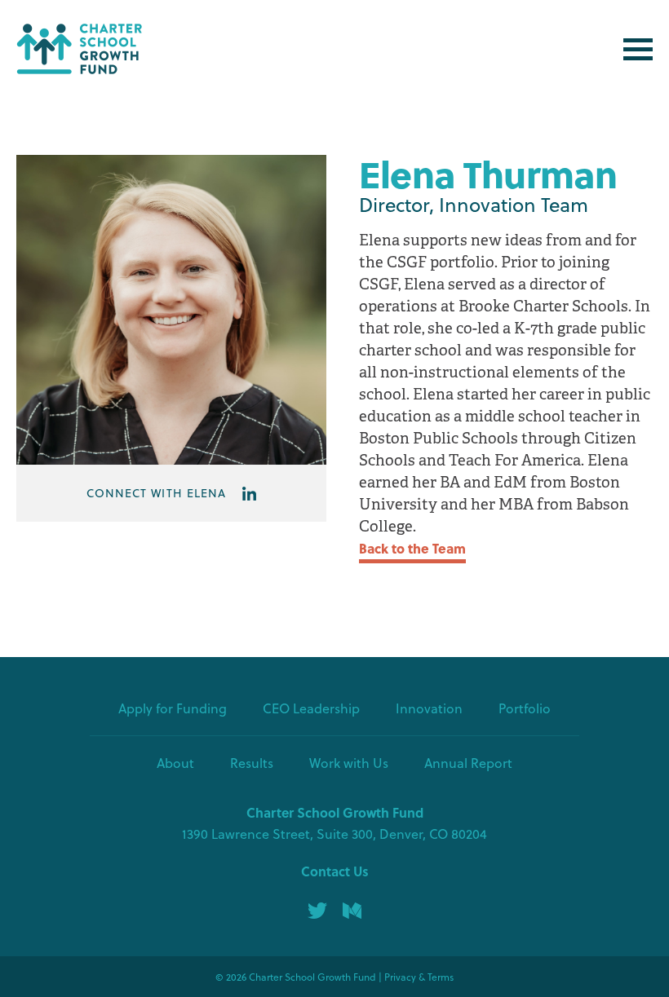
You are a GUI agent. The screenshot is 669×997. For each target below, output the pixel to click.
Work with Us (348, 762)
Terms (441, 976)
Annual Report (468, 762)
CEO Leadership (311, 708)
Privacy (400, 976)
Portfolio (524, 708)
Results (251, 762)
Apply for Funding (172, 708)
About (175, 762)
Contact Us (335, 871)
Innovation (429, 708)
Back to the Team (412, 548)
